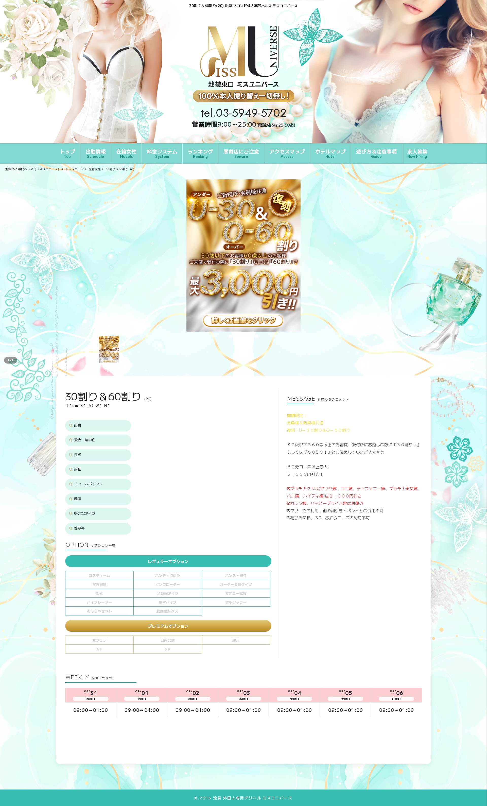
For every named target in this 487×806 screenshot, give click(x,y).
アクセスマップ (287, 153)
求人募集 (417, 153)
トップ (67, 153)
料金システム (162, 153)
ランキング (200, 153)
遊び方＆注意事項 (376, 153)
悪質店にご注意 (241, 153)
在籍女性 (126, 153)
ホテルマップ (330, 153)
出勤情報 (95, 153)
